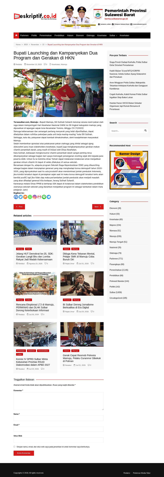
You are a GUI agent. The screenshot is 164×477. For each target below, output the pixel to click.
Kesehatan (102, 35)
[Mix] (25, 197)
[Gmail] (39, 197)
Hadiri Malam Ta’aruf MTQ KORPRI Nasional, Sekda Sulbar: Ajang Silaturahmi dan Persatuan (128, 74)
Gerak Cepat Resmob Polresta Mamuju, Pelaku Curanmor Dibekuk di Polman (82, 358)
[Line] (44, 197)
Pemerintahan (46, 35)
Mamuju (64, 64)
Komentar (18, 390)
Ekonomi (80, 35)
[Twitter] (20, 197)
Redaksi (19, 64)
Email (16, 425)
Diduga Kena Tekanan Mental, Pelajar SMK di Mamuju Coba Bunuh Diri (79, 256)
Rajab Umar (69, 263)
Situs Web (18, 436)
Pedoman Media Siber (141, 473)
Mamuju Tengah (116, 242)
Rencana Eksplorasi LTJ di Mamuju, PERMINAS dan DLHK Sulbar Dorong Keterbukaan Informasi (35, 307)
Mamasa (113, 231)
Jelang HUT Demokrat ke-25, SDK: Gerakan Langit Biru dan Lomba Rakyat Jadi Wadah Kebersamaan (34, 256)
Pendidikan (59, 35)
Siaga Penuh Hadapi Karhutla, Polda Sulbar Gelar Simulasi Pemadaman (128, 63)
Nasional (113, 247)
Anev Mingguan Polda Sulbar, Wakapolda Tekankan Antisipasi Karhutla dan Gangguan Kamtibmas (129, 86)
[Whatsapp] (30, 197)
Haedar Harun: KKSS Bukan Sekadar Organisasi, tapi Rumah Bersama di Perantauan (126, 106)
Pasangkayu (115, 264)
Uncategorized (116, 298)
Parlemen (24, 35)
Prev (21, 207)
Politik (34, 35)
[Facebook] (16, 197)
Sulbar (112, 35)
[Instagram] (35, 197)
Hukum (70, 35)
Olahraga (90, 35)
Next (96, 207)
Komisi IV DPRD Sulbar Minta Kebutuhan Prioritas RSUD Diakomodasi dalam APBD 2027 (33, 362)
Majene (113, 225)
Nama (17, 414)
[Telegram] (49, 197)
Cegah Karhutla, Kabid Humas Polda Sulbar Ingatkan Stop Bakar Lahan (128, 95)
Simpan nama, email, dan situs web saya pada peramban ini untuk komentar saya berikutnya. (53, 447)
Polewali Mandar (117, 281)
